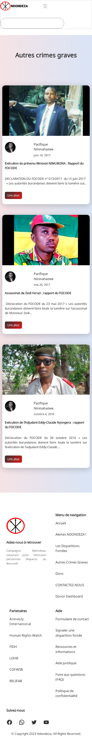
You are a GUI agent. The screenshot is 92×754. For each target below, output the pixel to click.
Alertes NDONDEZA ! (70, 534)
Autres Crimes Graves (71, 562)
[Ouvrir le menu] (45, 6)
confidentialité (66, 695)
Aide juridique (65, 663)
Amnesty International (20, 621)
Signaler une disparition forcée (68, 633)
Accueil (60, 523)
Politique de (64, 691)
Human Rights (20, 635)
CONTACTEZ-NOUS (69, 585)
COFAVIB (16, 669)
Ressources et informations (65, 649)
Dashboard (74, 596)
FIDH (13, 646)
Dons (59, 573)
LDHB (13, 658)
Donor (60, 596)
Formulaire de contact (72, 619)
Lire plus (13, 195)
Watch (37, 635)
